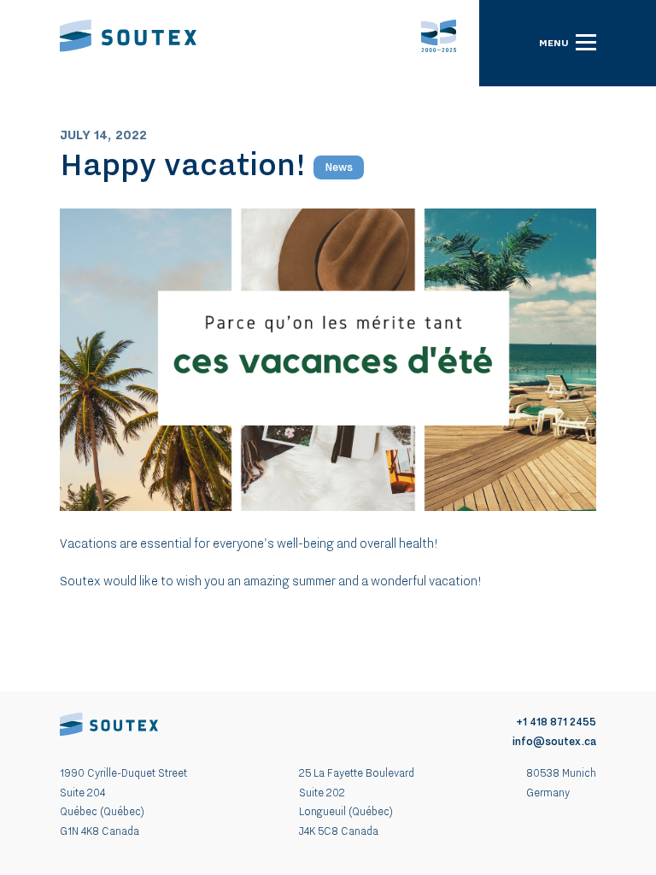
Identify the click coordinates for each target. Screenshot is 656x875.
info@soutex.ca (554, 741)
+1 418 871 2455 (556, 721)
